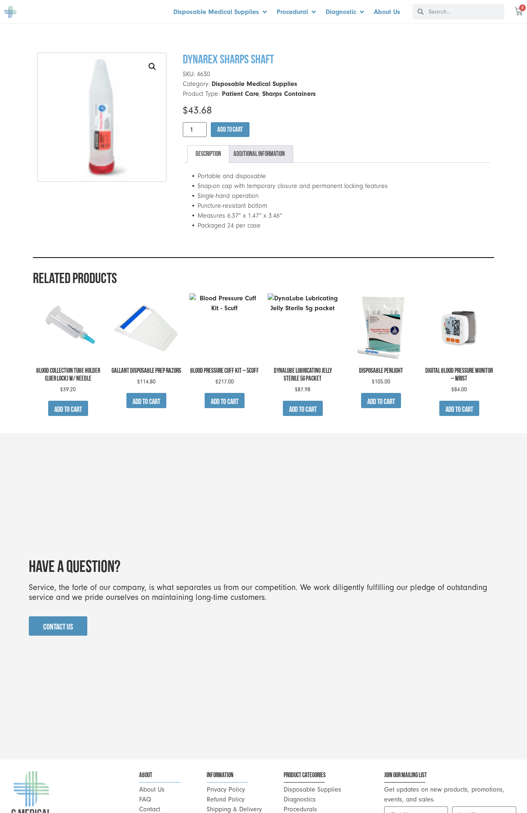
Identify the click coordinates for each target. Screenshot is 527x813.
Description (208, 153)
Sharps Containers (289, 94)
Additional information (259, 153)
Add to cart (230, 129)
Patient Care (240, 94)
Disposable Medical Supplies (254, 84)
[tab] (208, 154)
